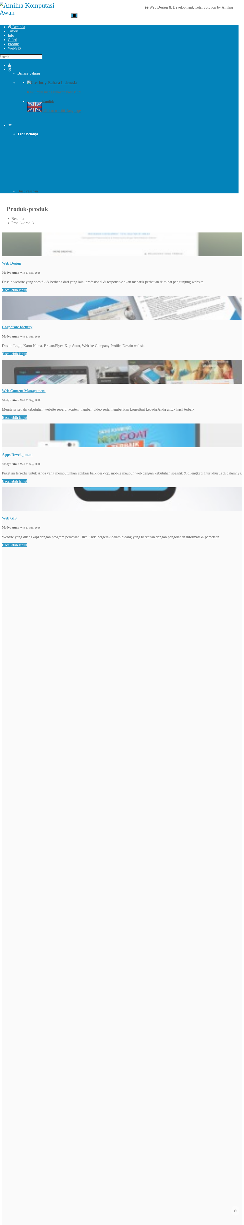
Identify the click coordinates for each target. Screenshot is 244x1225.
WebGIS (14, 48)
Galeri (12, 40)
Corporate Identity (17, 327)
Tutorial (14, 31)
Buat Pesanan (27, 191)
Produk (13, 44)
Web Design (11, 263)
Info (11, 35)
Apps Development (17, 455)
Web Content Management (24, 391)
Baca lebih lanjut (14, 290)
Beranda (18, 27)
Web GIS (9, 518)
